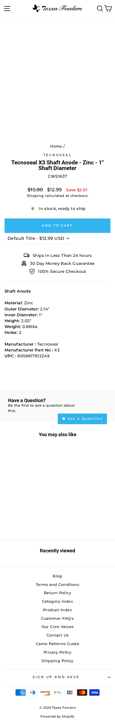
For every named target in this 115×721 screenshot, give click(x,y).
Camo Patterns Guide (57, 644)
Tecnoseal (57, 155)
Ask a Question (84, 418)
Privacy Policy (57, 652)
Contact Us (58, 635)
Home (56, 146)
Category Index (57, 601)
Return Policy (57, 593)
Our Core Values (57, 627)
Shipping (35, 196)
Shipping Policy (57, 661)
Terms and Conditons (57, 584)
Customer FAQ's (57, 618)
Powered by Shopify (57, 716)
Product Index (57, 610)
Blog (57, 576)
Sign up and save (56, 677)
